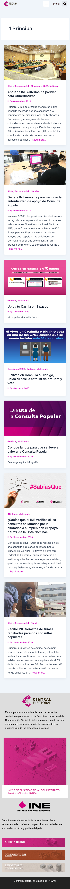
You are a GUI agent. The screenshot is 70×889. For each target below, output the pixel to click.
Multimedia (23, 300)
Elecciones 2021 (39, 86)
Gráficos (11, 300)
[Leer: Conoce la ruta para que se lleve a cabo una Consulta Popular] (35, 417)
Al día (10, 86)
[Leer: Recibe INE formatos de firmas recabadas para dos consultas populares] (35, 599)
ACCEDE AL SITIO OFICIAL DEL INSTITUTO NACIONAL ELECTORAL (34, 791)
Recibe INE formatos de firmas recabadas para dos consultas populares (30, 633)
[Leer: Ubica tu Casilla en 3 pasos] (35, 277)
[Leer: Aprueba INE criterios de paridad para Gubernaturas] (35, 62)
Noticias (53, 86)
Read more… (39, 139)
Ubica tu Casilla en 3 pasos (27, 306)
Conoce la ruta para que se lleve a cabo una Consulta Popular (32, 449)
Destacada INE (22, 86)
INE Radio (12, 514)
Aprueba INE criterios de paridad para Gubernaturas (32, 94)
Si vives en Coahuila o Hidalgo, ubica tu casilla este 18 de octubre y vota (34, 379)
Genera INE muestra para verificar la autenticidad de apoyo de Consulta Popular (34, 201)
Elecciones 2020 (16, 369)
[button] (46, 4)
